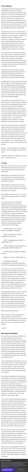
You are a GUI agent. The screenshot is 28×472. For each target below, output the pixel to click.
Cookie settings (20, 469)
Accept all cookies (7, 469)
